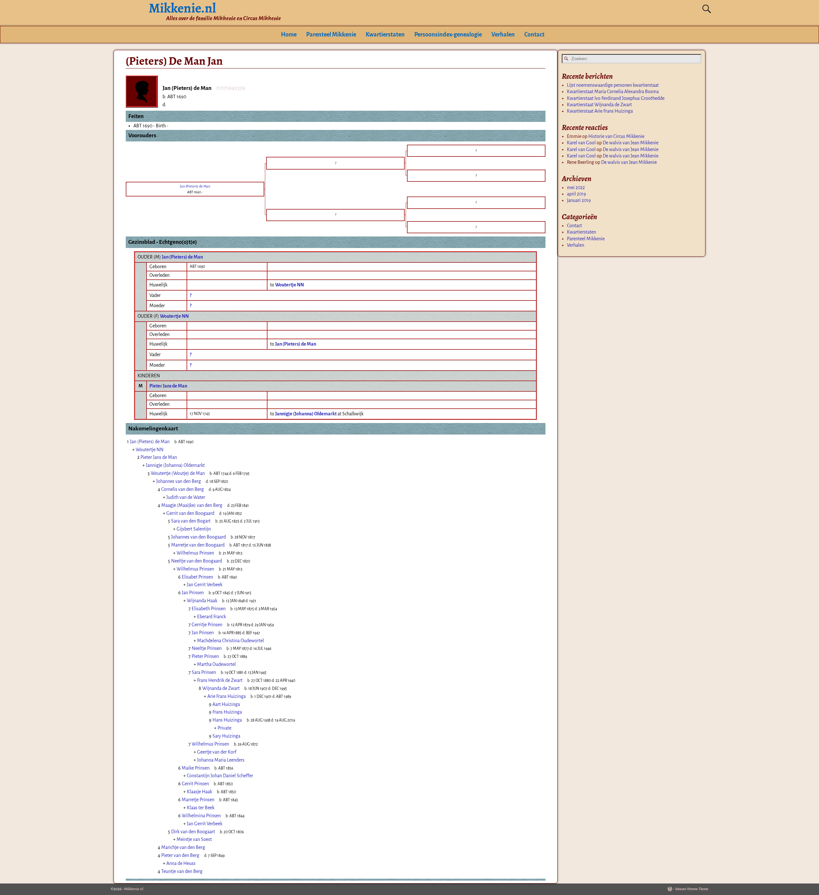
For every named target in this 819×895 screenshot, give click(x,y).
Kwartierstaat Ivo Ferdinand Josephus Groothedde (615, 98)
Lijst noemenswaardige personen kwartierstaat (613, 85)
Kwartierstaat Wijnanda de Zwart (599, 104)
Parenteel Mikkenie (331, 34)
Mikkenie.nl (133, 889)
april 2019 (576, 193)
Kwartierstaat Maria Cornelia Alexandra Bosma (613, 91)
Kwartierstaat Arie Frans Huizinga (600, 111)
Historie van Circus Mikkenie (616, 136)
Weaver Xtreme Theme (691, 889)
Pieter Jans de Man (168, 385)
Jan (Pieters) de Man (182, 257)
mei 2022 (576, 187)
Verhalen (503, 34)
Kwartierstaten (385, 34)
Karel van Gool (581, 142)
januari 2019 (579, 200)
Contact (534, 34)
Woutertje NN (174, 316)
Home (289, 34)
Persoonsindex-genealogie (448, 34)
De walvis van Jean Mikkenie (630, 142)
